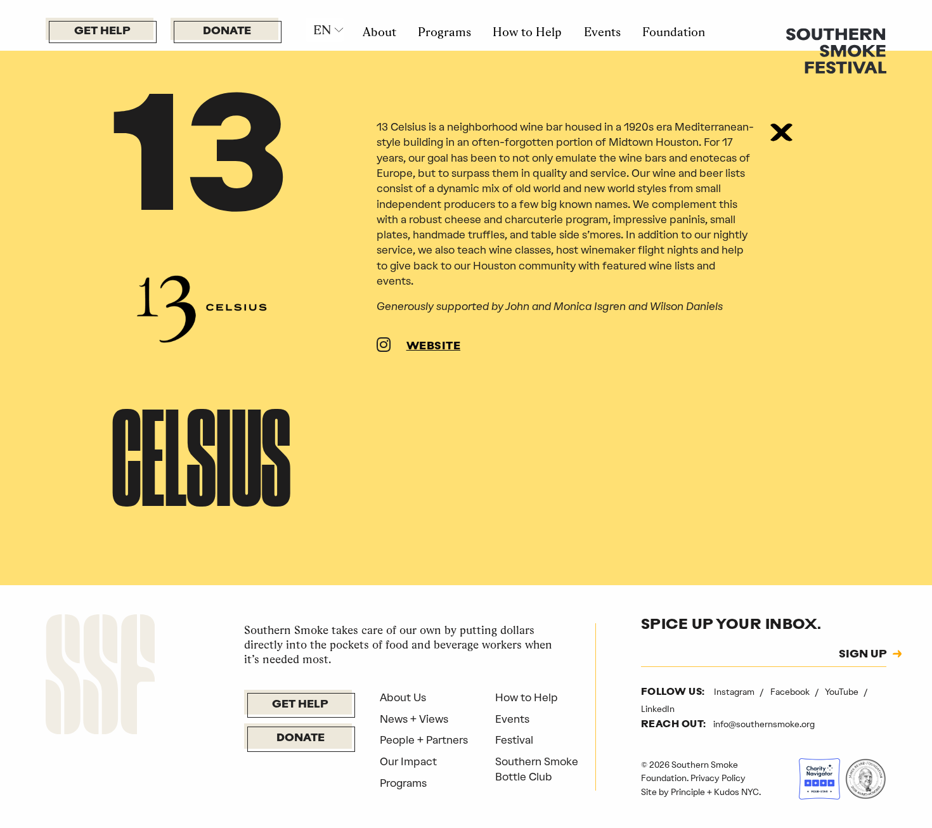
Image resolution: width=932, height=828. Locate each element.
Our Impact (408, 761)
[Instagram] (384, 346)
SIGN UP (863, 655)
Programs (444, 32)
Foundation (673, 32)
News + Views (414, 719)
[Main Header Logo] (836, 49)
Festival (514, 740)
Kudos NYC (736, 792)
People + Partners (424, 740)
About (379, 32)
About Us (403, 697)
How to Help (527, 32)
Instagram (735, 692)
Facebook (791, 692)
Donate (227, 31)
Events (602, 32)
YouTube (842, 692)
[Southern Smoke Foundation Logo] (100, 676)
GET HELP (102, 31)
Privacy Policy (718, 778)
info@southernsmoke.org (764, 724)
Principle (688, 792)
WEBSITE (433, 346)
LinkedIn (658, 709)
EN (322, 29)
